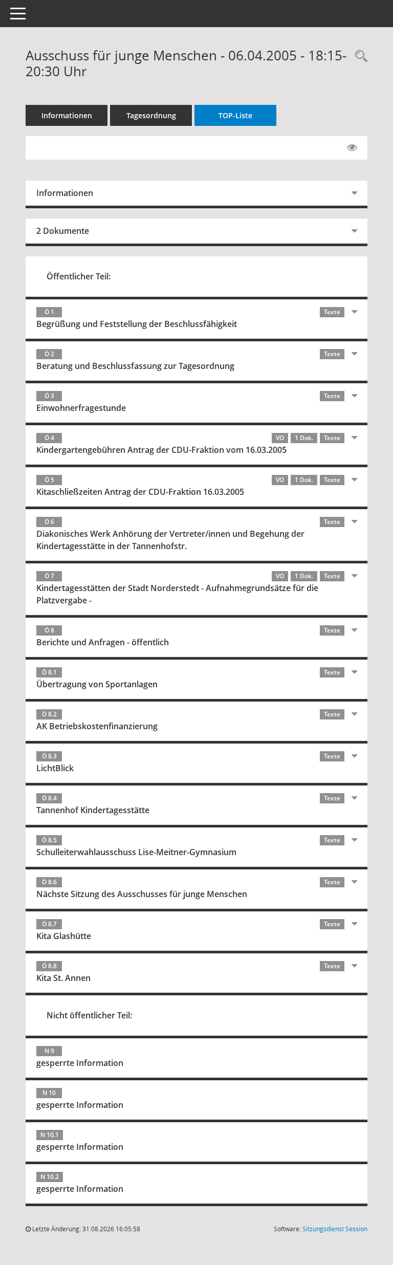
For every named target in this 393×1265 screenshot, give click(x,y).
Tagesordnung (151, 115)
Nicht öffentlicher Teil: (89, 1015)
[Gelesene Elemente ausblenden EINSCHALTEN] (352, 148)
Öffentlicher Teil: (79, 276)
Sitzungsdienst (334, 1229)
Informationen (66, 115)
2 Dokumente (62, 230)
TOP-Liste (235, 115)
